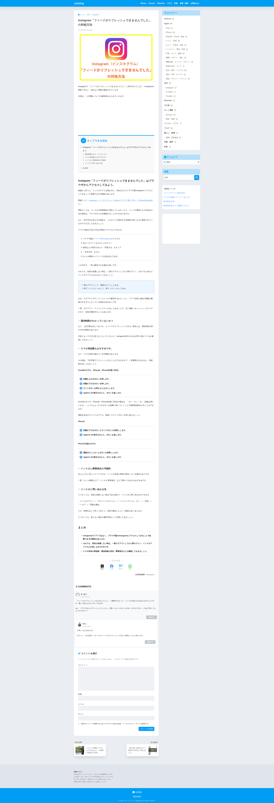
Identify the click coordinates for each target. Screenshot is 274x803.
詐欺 (176, 3)
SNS (167, 83)
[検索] (196, 177)
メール (81, 704)
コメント (83, 665)
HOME (138, 792)
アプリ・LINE (173, 41)
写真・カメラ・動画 (175, 53)
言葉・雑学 (184, 3)
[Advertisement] (116, 116)
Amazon (151, 3)
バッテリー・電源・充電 (177, 49)
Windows (161, 3)
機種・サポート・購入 (176, 57)
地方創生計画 (168, 201)
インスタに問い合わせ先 (94, 163)
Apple (168, 24)
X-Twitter (170, 92)
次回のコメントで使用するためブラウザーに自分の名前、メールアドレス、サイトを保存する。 (115, 724)
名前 (80, 694)
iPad (169, 28)
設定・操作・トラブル (176, 70)
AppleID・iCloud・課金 (176, 36)
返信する (151, 617)
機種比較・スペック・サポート (179, 62)
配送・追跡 (171, 119)
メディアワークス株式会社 (174, 193)
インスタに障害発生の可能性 (95, 160)
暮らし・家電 (171, 133)
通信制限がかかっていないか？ (96, 154)
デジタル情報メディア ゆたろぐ (177, 197)
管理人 (84, 624)
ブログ (169, 3)
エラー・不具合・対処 (176, 45)
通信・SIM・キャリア (176, 74)
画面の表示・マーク (175, 66)
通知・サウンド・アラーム (177, 79)
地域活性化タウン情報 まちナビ (176, 206)
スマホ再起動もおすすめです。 (96, 157)
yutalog (79, 3)
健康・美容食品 (173, 137)
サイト (81, 714)
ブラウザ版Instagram (102, 239)
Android (169, 19)
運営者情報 (137, 797)
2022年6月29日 (85, 597)
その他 (168, 105)
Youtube (170, 96)
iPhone (143, 3)
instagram (150, 575)
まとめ (85, 168)
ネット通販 (170, 110)
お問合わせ (195, 3)
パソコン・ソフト (172, 123)
